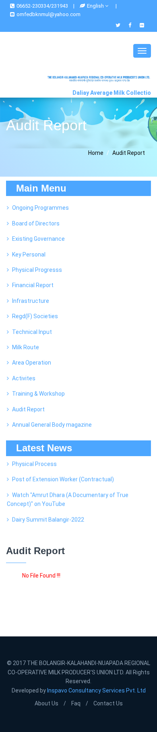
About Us (46, 703)
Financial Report (33, 285)
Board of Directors (36, 223)
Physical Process (34, 462)
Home (95, 153)
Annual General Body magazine (52, 424)
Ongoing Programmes (40, 207)
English (96, 6)
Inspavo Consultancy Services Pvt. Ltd (96, 690)
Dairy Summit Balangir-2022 (48, 518)
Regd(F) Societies (35, 316)
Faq (76, 703)
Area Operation (31, 362)
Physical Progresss (37, 270)
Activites (23, 378)
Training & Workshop (38, 393)
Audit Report (28, 409)
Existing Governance (38, 239)
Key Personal (28, 254)
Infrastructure (30, 301)
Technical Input (32, 332)
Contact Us (108, 703)
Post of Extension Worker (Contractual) (63, 477)
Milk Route (25, 347)
